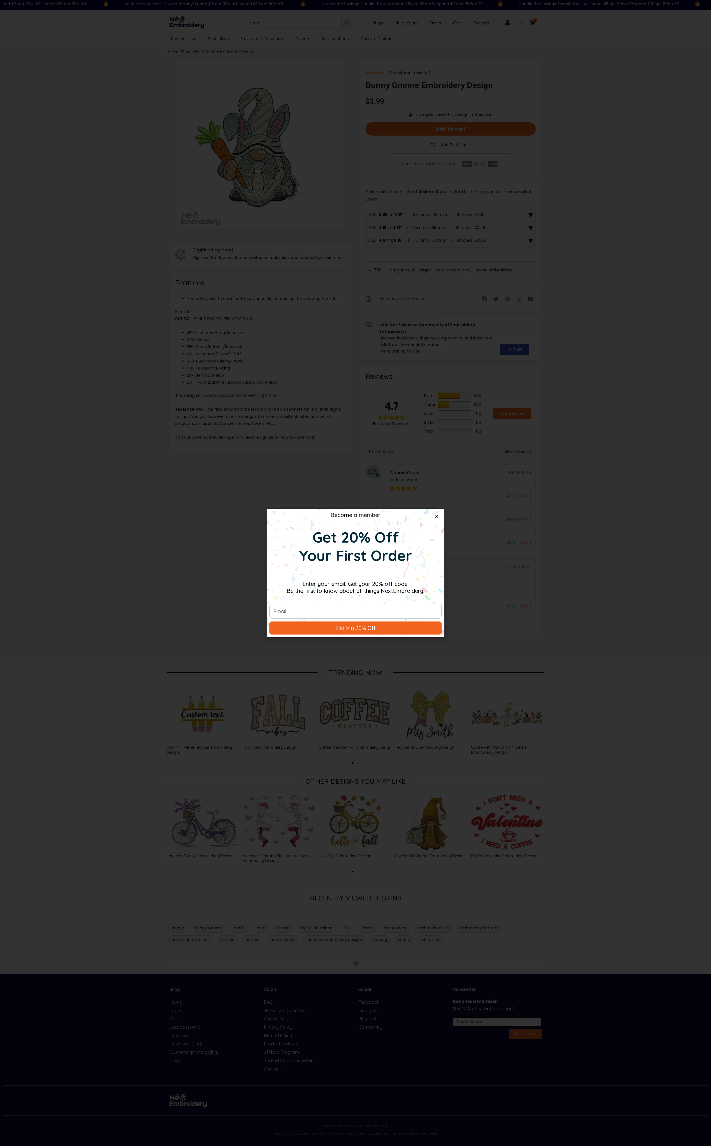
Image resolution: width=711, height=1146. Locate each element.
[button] (437, 516)
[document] (355, 573)
